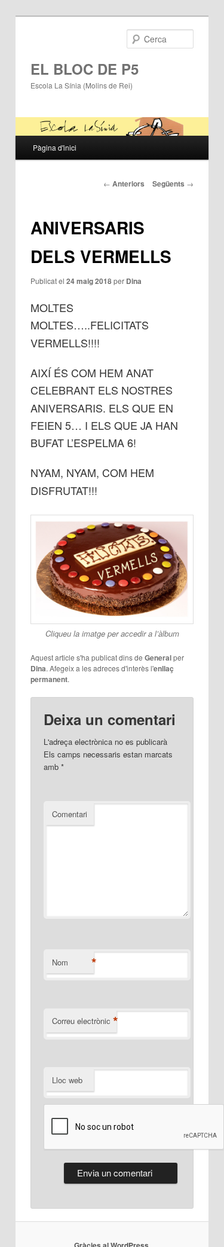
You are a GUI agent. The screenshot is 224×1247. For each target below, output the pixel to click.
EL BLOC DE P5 (84, 69)
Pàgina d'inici (54, 147)
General (158, 657)
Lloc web (67, 1080)
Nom (73, 962)
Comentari (69, 814)
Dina (134, 281)
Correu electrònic (84, 1021)
